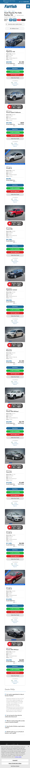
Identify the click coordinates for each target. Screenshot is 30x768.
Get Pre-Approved (15, 74)
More (14, 65)
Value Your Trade (15, 77)
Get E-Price (15, 68)
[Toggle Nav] (28, 6)
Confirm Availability (15, 71)
